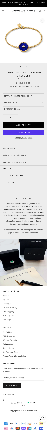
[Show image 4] (26, 66)
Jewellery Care (8, 316)
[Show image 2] (22, 66)
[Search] (40, 11)
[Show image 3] (24, 66)
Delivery (6, 300)
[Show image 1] (20, 66)
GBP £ (22, 405)
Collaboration (8, 344)
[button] (42, 418)
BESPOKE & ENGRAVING (14, 162)
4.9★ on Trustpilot (10, 340)
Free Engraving (8, 320)
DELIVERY (7, 169)
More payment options (23, 137)
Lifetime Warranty (10, 308)
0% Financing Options (11, 352)
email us (18, 232)
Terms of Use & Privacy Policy (14, 356)
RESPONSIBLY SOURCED (14, 155)
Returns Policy (8, 348)
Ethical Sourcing (9, 336)
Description (9, 148)
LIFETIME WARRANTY (13, 176)
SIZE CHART (8, 183)
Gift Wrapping (8, 312)
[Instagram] (3, 400)
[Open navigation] (3, 11)
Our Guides (7, 332)
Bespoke (6, 296)
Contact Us (7, 304)
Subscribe (12, 385)
